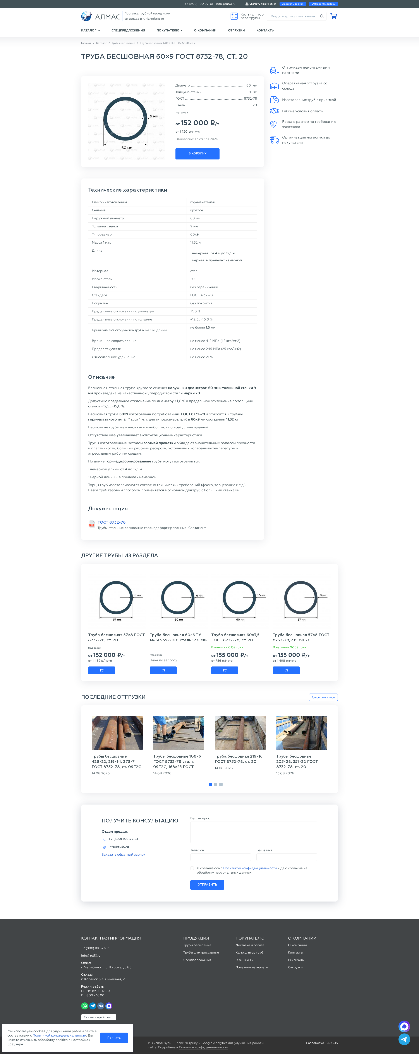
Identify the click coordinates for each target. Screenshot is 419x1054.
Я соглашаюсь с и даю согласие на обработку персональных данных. (252, 870)
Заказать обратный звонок (123, 855)
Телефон (197, 850)
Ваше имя (264, 850)
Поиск (321, 16)
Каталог (88, 30)
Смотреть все (323, 697)
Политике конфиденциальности (203, 1047)
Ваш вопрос (200, 818)
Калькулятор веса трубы (252, 16)
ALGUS (332, 1043)
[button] (210, 784)
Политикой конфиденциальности (250, 868)
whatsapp (84, 1005)
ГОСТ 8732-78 (112, 522)
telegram (92, 1005)
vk (100, 1005)
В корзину (197, 153)
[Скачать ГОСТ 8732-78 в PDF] (91, 524)
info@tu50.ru (225, 4)
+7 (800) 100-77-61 (199, 4)
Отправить (207, 884)
